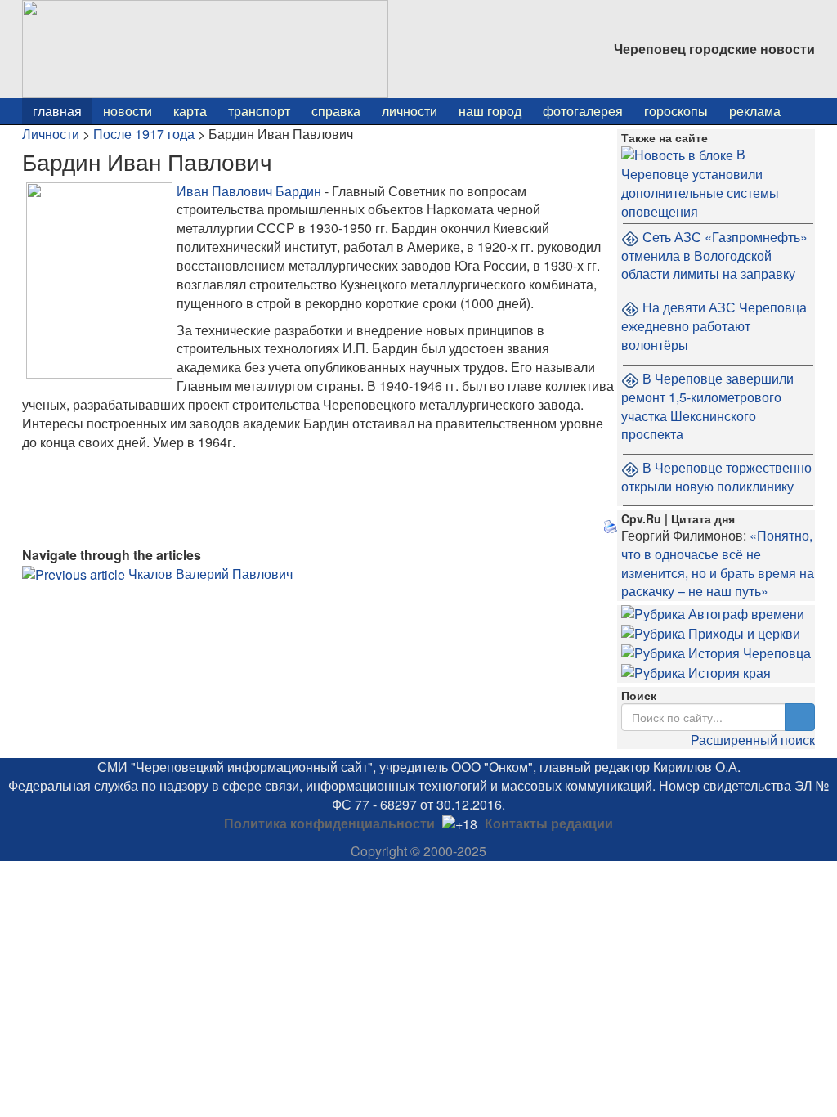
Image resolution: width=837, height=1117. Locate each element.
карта (190, 110)
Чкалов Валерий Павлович (210, 573)
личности (409, 110)
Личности (50, 133)
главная (57, 110)
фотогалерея (583, 110)
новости (127, 110)
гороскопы (676, 110)
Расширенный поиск (753, 739)
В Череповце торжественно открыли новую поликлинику (716, 477)
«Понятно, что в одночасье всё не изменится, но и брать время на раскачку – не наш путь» (717, 563)
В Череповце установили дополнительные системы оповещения (700, 183)
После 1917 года (144, 133)
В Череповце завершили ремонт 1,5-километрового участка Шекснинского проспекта (707, 406)
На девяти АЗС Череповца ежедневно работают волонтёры (714, 326)
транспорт (259, 110)
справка (335, 110)
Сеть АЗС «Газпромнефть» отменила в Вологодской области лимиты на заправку (714, 255)
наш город (490, 110)
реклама (755, 110)
